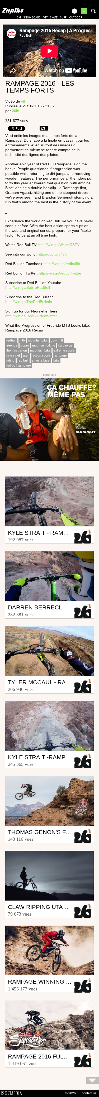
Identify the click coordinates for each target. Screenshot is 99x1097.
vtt (45, 17)
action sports (41, 355)
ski (19, 17)
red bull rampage (18, 365)
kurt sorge (65, 345)
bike (56, 360)
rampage (60, 355)
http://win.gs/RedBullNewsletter (31, 316)
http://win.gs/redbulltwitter (60, 273)
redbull (11, 340)
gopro (25, 345)
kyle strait (13, 355)
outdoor (75, 17)
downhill (57, 340)
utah (26, 355)
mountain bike (40, 350)
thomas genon (16, 350)
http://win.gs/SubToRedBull (27, 287)
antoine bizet (41, 360)
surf (63, 17)
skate (54, 17)
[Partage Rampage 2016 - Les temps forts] (44, 128)
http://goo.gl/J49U (52, 254)
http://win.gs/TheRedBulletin (28, 302)
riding (10, 360)
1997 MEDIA (13, 1093)
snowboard (32, 17)
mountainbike (38, 340)
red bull (23, 360)
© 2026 (70, 1093)
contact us (89, 1093)
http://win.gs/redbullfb (62, 264)
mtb (22, 340)
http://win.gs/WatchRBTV (58, 245)
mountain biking (43, 345)
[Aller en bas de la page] (92, 1080)
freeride (11, 345)
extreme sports (64, 350)
